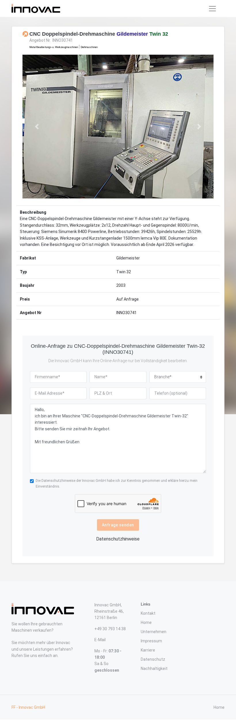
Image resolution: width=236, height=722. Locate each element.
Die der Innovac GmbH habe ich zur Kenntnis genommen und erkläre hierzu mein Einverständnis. (116, 483)
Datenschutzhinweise (58, 480)
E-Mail (100, 639)
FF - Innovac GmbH (28, 707)
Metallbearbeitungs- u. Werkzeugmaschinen (53, 47)
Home (146, 622)
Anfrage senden (118, 525)
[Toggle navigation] (212, 8)
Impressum (151, 641)
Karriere (148, 650)
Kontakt (148, 613)
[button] (36, 126)
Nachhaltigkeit (154, 668)
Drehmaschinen (89, 47)
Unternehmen (153, 631)
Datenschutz (153, 659)
